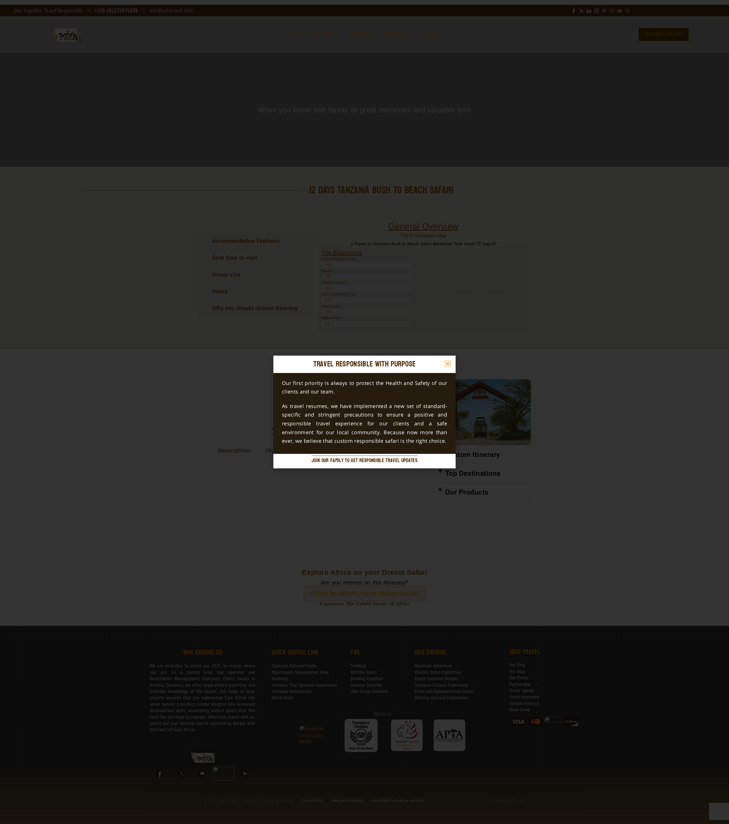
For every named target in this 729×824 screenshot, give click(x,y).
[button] (447, 363)
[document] (364, 412)
